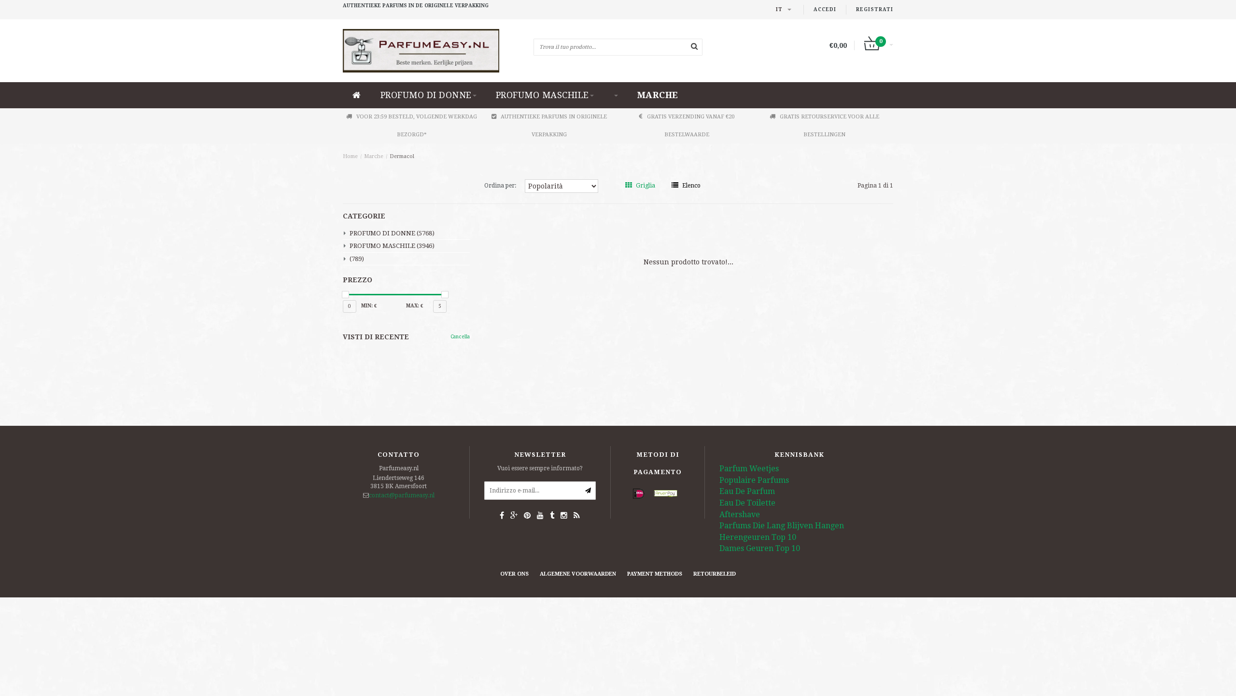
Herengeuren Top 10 (757, 537)
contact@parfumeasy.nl (402, 495)
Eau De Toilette (747, 503)
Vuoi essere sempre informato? (540, 468)
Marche (657, 95)
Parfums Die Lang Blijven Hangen (781, 525)
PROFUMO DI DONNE (426, 95)
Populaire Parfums (754, 480)
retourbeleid (714, 574)
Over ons (514, 574)
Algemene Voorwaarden (578, 574)
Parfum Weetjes (749, 468)
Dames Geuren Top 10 (759, 548)
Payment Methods (654, 574)
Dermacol (402, 156)
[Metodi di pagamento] (639, 494)
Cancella (460, 336)
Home (350, 156)
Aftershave (739, 514)
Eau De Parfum (747, 491)
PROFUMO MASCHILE (542, 95)
